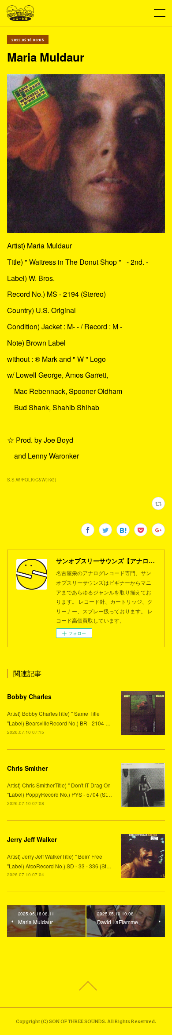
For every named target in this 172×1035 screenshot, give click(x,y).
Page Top (86, 986)
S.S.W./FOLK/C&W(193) (31, 480)
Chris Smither (27, 768)
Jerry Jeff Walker (32, 839)
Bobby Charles (29, 696)
